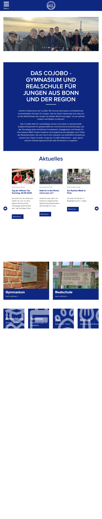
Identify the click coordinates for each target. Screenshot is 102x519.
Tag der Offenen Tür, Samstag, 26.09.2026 (22, 191)
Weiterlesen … (17, 216)
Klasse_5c (44, 47)
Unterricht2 (57, 47)
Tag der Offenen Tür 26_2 (46, 47)
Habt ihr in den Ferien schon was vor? (49, 191)
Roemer (59, 47)
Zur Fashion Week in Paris (76, 191)
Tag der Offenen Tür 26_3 (51, 47)
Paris (49, 47)
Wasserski (42, 47)
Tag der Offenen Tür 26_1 (55, 47)
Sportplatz (53, 47)
